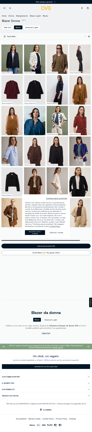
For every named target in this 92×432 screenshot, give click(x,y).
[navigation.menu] (4, 8)
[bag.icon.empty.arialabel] (87, 8)
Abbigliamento (22, 16)
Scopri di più (58, 347)
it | (47, 410)
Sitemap (72, 419)
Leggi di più (46, 333)
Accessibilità (21, 419)
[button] (90, 302)
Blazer (45, 16)
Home (4, 16)
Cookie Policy (48, 419)
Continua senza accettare (56, 198)
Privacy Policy (61, 419)
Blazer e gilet (35, 16)
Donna (11, 16)
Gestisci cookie (34, 419)
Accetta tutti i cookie (35, 232)
